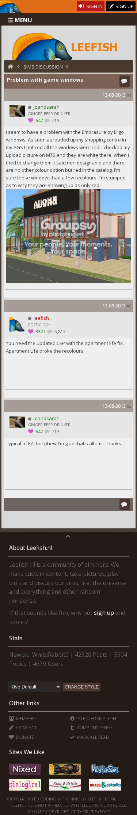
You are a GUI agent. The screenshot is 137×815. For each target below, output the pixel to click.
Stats (16, 638)
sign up (104, 613)
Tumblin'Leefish (94, 728)
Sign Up (124, 6)
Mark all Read (92, 737)
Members (25, 718)
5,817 (59, 332)
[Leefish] (68, 45)
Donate (24, 737)
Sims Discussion (43, 66)
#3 (129, 406)
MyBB (33, 799)
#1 (129, 95)
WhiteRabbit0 (50, 655)
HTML (110, 799)
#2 (129, 305)
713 (55, 120)
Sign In (94, 6)
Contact (26, 728)
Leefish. (96, 799)
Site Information (96, 718)
